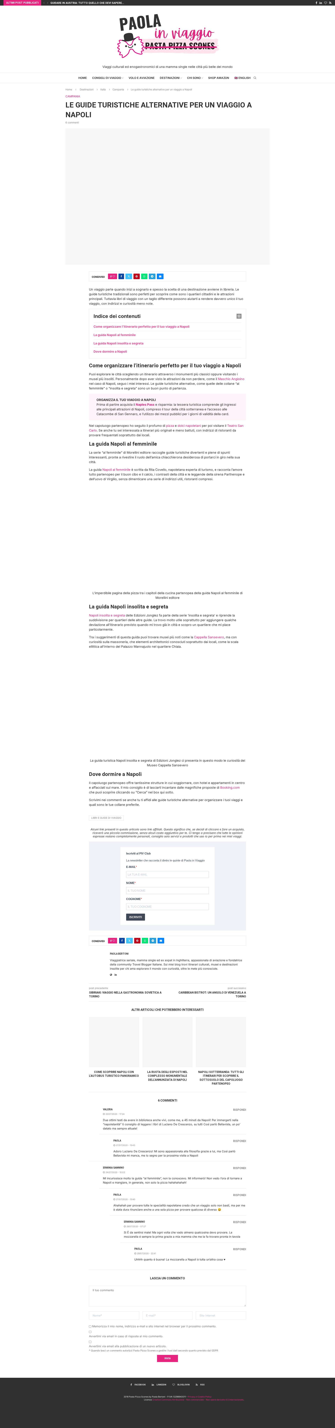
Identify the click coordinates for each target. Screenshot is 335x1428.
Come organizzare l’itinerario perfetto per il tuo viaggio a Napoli (141, 326)
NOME (130, 883)
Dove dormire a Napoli (110, 351)
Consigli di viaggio (106, 78)
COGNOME (133, 899)
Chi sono (194, 78)
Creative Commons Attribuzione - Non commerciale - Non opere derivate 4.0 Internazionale (197, 1399)
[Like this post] (114, 276)
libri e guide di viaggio (106, 817)
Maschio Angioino (231, 379)
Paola (117, 1140)
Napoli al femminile (116, 469)
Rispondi (239, 1110)
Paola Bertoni (119, 953)
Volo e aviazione (142, 78)
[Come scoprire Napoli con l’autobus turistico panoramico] (114, 1042)
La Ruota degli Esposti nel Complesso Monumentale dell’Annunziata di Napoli (167, 1075)
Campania (118, 89)
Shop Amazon (218, 78)
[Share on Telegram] (152, 276)
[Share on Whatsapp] (144, 276)
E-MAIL (131, 866)
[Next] (47, 3)
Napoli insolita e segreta (107, 615)
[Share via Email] (160, 276)
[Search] (255, 78)
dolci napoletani (189, 425)
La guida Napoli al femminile (115, 335)
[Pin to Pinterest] (136, 276)
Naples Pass (145, 404)
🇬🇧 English (242, 78)
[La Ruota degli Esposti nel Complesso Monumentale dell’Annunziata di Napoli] (168, 1042)
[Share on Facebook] (121, 276)
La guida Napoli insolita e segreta (118, 343)
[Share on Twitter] (128, 276)
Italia (103, 89)
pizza (170, 425)
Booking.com (230, 787)
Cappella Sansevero (209, 637)
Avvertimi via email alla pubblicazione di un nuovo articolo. (128, 1346)
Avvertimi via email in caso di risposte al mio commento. (126, 1336)
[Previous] (44, 3)
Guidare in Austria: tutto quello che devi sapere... (87, 3)
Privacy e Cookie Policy (199, 1396)
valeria (108, 1109)
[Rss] (330, 3)
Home (82, 78)
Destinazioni (170, 78)
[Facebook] (316, 3)
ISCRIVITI (135, 917)
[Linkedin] (320, 3)
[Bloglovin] (325, 3)
